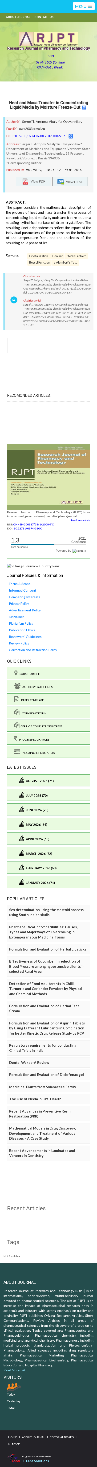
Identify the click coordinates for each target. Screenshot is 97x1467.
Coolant (57, 256)
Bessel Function (39, 262)
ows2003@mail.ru (32, 129)
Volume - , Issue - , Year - (54, 170)
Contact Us (43, 17)
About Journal (18, 17)
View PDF (36, 181)
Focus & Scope (20, 584)
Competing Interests (24, 597)
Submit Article (29, 674)
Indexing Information (37, 753)
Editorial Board (62, 1437)
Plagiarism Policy (21, 623)
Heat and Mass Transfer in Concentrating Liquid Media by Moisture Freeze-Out (48, 105)
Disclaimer (16, 617)
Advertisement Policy (25, 610)
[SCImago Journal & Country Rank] (33, 566)
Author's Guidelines (36, 687)
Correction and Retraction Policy (33, 650)
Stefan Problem (76, 256)
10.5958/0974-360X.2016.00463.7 (39, 136)
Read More (13, 1370)
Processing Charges (33, 739)
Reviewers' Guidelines (25, 637)
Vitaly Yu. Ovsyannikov (65, 121)
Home (12, 1437)
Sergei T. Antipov (34, 121)
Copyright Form (33, 713)
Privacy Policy (19, 603)
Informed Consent (22, 590)
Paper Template (31, 700)
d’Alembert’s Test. (65, 262)
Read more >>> (80, 520)
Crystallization (38, 256)
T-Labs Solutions (36, 1461)
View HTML (74, 182)
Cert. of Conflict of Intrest (41, 726)
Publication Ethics (22, 630)
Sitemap (14, 1443)
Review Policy (19, 643)
